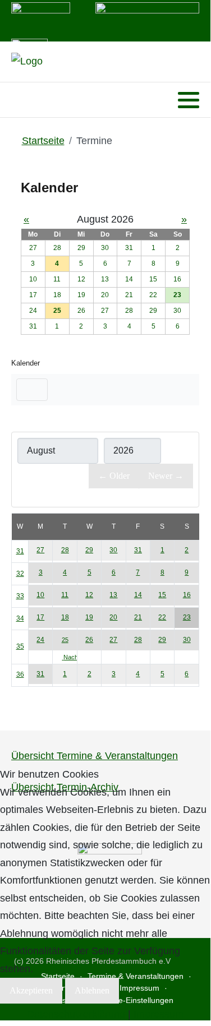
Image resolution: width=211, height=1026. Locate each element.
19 (89, 617)
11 (64, 595)
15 (162, 595)
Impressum (159, 1014)
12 (89, 595)
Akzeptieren (31, 990)
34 (20, 618)
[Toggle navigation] (32, 389)
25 (65, 639)
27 (40, 550)
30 (113, 550)
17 (40, 617)
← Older (114, 475)
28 (65, 550)
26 (89, 640)
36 (20, 674)
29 (89, 550)
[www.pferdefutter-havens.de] (40, 19)
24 (40, 640)
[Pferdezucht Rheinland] (27, 62)
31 (20, 551)
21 (138, 617)
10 (40, 595)
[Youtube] (33, 100)
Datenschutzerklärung (76, 1014)
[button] (188, 100)
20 (113, 617)
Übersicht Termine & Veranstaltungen (94, 755)
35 (20, 646)
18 (65, 617)
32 (20, 573)
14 (138, 595)
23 (187, 617)
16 (187, 595)
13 (113, 595)
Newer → (166, 475)
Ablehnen (92, 990)
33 (20, 596)
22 (162, 617)
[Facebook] (19, 100)
